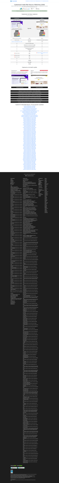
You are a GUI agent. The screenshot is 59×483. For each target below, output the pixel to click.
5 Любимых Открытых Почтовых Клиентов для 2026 (30, 317)
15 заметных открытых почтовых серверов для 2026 (30, 394)
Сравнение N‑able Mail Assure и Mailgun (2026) (29, 140)
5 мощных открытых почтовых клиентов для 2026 (30, 410)
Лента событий (40, 187)
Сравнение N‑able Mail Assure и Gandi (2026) (29, 126)
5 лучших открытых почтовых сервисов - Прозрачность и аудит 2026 (29, 95)
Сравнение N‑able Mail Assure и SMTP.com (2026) (29, 155)
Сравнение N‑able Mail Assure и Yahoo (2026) (29, 165)
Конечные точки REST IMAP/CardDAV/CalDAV (29, 211)
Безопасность (40, 189)
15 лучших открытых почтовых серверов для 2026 (30, 370)
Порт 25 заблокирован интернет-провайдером (16, 291)
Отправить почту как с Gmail (14, 189)
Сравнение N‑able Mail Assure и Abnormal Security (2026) (29, 108)
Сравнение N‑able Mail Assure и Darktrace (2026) (29, 119)
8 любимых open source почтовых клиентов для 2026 (30, 275)
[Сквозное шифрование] (30, 60)
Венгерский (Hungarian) (46, 192)
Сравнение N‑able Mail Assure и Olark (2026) (29, 149)
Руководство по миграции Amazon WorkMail (28, 201)
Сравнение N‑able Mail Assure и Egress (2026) (29, 121)
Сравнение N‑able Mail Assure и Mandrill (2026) (29, 143)
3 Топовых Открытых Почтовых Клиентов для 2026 (30, 330)
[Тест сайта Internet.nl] (17, 33)
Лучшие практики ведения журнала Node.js (28, 204)
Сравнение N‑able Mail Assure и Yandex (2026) (29, 166)
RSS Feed (40, 185)
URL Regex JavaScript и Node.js (27, 232)
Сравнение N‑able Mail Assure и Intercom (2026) (29, 134)
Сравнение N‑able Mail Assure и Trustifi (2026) (29, 162)
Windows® (12, 180)
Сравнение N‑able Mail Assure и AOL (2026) (29, 106)
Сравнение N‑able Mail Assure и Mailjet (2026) (29, 142)
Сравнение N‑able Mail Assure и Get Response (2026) (29, 127)
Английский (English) (46, 186)
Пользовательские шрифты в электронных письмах (29, 212)
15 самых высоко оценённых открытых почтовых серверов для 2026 (30, 425)
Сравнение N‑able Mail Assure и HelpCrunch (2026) (29, 132)
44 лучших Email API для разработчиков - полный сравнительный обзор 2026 (29, 99)
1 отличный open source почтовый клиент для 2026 (30, 261)
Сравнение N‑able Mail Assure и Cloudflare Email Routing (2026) (29, 116)
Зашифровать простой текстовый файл (16, 298)
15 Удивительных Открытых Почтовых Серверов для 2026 (29, 308)
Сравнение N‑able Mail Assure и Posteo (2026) (29, 151)
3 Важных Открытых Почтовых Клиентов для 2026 (29, 320)
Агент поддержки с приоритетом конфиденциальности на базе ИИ (30, 206)
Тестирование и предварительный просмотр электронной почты (30, 216)
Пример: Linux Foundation (26, 210)
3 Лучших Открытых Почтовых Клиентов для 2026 (30, 327)
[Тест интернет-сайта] (14, 467)
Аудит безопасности (25, 180)
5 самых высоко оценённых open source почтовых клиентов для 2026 (29, 252)
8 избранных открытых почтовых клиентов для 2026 (30, 405)
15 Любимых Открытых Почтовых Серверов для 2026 (30, 315)
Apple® (11, 179)
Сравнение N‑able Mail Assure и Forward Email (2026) (29, 124)
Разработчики (25, 178)
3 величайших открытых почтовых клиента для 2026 (30, 442)
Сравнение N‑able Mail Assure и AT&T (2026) (29, 107)
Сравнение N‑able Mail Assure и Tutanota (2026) (29, 163)
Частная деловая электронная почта (15, 294)
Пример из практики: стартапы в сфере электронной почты (30, 229)
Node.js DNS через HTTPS (26, 222)
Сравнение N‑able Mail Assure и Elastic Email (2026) (29, 122)
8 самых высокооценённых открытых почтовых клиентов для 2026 (30, 384)
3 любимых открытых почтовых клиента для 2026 (30, 446)
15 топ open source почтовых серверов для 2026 (30, 241)
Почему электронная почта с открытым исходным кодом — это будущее (30, 233)
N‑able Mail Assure (17, 20)
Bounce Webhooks (25, 184)
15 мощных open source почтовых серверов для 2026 (30, 279)
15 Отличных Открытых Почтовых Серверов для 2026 (30, 304)
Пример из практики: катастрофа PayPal (28, 225)
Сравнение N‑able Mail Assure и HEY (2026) (29, 129)
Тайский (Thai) (46, 208)
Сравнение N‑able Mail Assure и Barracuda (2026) (29, 113)
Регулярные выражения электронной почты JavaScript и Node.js (30, 214)
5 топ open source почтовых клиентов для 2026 (30, 287)
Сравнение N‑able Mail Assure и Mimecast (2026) (29, 147)
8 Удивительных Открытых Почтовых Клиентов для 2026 (29, 310)
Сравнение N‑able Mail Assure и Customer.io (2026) (29, 118)
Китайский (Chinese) (46, 181)
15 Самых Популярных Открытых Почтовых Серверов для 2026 (30, 335)
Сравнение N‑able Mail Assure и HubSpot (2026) (29, 133)
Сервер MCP (24, 217)
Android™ (12, 181)
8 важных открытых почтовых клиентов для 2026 (30, 408)
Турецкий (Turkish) (46, 209)
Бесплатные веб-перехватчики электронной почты (29, 182)
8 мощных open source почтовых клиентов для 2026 (30, 280)
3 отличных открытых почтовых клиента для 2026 (30, 434)
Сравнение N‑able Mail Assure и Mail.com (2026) (29, 137)
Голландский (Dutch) (46, 185)
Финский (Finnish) (46, 187)
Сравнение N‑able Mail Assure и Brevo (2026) (29, 114)
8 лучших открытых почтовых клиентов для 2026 (30, 455)
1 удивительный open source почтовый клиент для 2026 (30, 268)
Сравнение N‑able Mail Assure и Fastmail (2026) (30, 123)
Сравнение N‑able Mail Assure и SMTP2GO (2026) (29, 156)
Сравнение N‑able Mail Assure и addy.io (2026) (29, 168)
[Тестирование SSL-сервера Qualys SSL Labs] (42, 35)
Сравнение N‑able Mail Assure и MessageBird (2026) (29, 144)
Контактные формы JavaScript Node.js (28, 221)
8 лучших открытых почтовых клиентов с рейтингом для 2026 (30, 462)
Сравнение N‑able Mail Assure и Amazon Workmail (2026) (29, 111)
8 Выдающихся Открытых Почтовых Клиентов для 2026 (29, 302)
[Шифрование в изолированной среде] (34, 45)
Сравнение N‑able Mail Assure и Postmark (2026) (29, 152)
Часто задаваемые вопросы (29, 175)
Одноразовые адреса (13, 296)
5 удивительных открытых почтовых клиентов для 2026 (30, 439)
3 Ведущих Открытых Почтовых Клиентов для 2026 (30, 299)
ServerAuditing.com (13, 302)
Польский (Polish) (46, 201)
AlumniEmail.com (13, 300)
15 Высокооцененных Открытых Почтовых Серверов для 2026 (30, 332)
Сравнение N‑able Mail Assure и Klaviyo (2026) (29, 135)
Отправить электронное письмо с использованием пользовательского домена (16, 188)
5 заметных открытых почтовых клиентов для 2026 (30, 436)
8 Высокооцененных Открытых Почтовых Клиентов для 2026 (30, 340)
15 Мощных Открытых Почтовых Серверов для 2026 (30, 322)
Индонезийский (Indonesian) (46, 194)
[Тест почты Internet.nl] (17, 34)
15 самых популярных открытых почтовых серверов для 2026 (30, 379)
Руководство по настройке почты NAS (15, 190)
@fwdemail (40, 182)
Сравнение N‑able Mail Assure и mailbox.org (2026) (29, 169)
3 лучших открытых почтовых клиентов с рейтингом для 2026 (30, 420)
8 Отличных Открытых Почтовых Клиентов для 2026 (30, 350)
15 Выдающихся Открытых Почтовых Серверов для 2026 (29, 300)
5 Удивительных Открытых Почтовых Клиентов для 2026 (29, 356)
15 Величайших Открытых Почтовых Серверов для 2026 (30, 312)
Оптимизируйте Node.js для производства (28, 219)
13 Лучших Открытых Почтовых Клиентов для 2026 (30, 296)
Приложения (13, 178)
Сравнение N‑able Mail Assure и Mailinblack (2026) (29, 141)
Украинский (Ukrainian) (46, 211)
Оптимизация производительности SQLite (28, 228)
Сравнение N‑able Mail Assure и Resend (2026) (29, 154)
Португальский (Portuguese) (46, 203)
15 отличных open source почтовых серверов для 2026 (30, 260)
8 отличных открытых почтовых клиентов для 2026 (30, 392)
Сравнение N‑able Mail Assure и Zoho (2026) (29, 167)
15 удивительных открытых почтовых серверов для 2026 (30, 397)
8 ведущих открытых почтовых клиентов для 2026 (30, 387)
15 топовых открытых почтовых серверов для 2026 (30, 372)
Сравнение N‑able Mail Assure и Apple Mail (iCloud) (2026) (29, 112)
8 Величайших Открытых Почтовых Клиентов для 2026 (30, 313)
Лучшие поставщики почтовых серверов (28, 203)
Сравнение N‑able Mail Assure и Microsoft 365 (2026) (29, 145)
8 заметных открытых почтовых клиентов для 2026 (30, 395)
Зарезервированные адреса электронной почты (16, 299)
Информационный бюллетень (41, 181)
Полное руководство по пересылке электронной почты (30, 218)
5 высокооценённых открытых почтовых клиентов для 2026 (30, 377)
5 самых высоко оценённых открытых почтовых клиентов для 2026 (30, 427)
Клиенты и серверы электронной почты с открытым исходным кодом (29, 236)
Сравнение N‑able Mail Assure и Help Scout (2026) (29, 131)
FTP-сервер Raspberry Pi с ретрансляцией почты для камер (16, 193)
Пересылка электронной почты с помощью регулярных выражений (30, 185)
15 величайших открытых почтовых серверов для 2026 (30, 400)
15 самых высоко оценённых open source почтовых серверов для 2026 (29, 250)
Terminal (12, 184)
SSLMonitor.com (13, 304)
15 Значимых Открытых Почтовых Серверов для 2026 (30, 306)
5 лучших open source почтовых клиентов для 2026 (30, 271)
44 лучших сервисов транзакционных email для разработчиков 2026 (29, 97)
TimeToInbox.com (13, 301)
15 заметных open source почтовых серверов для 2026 (30, 263)
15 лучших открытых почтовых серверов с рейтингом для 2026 (30, 460)
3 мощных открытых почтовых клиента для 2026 (30, 369)
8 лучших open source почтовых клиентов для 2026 (30, 239)
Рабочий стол (13, 182)
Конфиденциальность (41, 190)
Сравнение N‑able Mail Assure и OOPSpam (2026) (29, 148)
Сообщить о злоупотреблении (41, 194)
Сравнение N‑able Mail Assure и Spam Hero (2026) (29, 158)
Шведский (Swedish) (46, 207)
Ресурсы (12, 293)
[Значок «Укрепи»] (12, 471)
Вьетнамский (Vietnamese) (46, 212)
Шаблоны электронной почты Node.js (27, 223)
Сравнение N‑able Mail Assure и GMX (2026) (29, 125)
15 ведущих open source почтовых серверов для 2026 (30, 253)
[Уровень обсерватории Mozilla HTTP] (17, 35)
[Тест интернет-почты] (21, 467)
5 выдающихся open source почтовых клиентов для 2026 (30, 258)
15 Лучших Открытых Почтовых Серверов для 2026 (30, 325)
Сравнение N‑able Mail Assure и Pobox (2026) (29, 150)
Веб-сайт (42, 30)
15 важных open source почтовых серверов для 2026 (30, 276)
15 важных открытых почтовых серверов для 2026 (30, 365)
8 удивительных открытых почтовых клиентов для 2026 (30, 398)
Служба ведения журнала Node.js (27, 224)
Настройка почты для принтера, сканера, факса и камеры (16, 191)
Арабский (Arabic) (46, 179)
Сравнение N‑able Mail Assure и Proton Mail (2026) (29, 153)
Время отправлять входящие (14, 295)
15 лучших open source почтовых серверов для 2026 (30, 237)
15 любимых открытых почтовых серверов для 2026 (30, 444)
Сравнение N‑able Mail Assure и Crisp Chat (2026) (29, 117)
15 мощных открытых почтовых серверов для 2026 (30, 367)
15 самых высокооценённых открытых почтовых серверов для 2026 (30, 382)
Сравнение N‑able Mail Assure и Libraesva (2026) (29, 136)
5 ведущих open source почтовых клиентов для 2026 (29, 255)
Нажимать (40, 195)
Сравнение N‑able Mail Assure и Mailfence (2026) (29, 139)
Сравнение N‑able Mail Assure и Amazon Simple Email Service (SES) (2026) (29, 110)
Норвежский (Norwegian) (46, 200)
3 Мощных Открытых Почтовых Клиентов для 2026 (29, 323)
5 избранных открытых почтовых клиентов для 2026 (30, 363)
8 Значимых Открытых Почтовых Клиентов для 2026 (30, 307)
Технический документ (26, 179)
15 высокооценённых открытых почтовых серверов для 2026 (30, 375)
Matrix (40, 183)
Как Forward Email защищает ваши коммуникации (29, 231)
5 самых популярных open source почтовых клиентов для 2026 (30, 248)
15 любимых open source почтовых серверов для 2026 (30, 273)
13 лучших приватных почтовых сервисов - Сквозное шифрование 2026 (29, 93)
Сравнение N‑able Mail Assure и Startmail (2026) (29, 161)
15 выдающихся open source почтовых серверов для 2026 (30, 256)
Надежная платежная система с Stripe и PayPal (29, 230)
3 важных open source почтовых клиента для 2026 (30, 277)
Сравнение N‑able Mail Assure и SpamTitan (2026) (29, 160)
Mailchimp (42, 20)
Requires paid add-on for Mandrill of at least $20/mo (42, 53)
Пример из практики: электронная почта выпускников (29, 209)
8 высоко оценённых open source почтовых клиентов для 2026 (30, 290)
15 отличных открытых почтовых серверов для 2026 (30, 391)
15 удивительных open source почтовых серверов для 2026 (30, 266)
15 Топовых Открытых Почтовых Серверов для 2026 (29, 328)
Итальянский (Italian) (46, 195)
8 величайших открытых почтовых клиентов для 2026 (30, 360)
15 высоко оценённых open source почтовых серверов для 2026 (30, 243)
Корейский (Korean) (46, 198)
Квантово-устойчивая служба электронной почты (29, 226)
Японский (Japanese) (46, 197)
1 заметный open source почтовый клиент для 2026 (30, 265)
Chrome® (12, 183)
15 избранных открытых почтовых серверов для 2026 (30, 361)
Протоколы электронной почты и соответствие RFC (29, 213)
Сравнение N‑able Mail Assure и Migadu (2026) (29, 146)
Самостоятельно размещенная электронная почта (29, 183)
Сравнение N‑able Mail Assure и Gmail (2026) (29, 128)
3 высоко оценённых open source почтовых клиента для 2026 (30, 245)
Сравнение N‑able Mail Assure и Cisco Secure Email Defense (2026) (29, 115)
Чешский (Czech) (46, 182)
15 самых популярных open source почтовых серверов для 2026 (30, 247)
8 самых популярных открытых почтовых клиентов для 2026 (30, 380)
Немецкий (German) (46, 190)
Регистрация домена (13, 297)
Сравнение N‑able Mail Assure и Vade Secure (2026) (29, 164)
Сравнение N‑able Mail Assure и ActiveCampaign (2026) (29, 109)
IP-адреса (24, 181)
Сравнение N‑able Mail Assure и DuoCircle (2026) (29, 120)
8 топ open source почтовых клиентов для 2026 (30, 242)
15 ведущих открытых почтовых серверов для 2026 (30, 385)
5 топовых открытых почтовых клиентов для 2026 (30, 417)
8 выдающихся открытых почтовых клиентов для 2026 (30, 390)
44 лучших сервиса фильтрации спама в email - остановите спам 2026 (29, 101)
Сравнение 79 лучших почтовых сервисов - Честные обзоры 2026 (29, 90)
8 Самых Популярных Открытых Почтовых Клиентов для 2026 (30, 337)
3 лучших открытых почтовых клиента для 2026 (30, 413)
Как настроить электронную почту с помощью (16, 195)
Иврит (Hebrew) (46, 191)
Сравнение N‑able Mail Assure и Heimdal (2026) (30, 130)
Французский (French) (46, 189)
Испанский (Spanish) (46, 205)
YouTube (40, 184)
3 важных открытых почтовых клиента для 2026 (30, 449)
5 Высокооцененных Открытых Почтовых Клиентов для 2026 (30, 333)
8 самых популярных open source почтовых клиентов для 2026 (30, 294)
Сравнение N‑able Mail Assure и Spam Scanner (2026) (29, 159)
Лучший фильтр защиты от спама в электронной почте (30, 202)
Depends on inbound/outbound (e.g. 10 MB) (17, 41)
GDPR (39, 191)
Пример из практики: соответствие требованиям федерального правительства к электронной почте (29, 208)
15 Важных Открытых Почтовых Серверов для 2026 (30, 318)
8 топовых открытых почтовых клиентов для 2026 (30, 374)
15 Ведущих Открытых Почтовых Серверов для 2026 (30, 298)
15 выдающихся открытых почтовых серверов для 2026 (30, 389)
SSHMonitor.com (13, 303)
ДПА (39, 192)
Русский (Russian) (46, 204)
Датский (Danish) (46, 183)
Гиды (11, 185)
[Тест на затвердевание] (17, 32)
